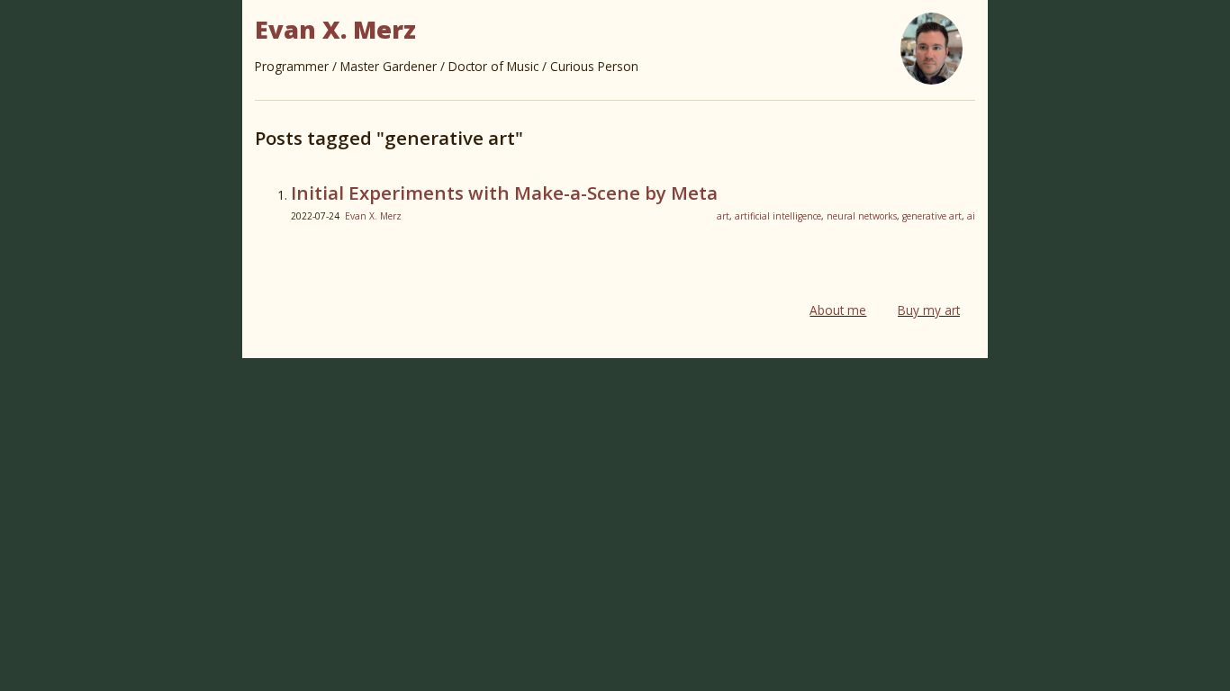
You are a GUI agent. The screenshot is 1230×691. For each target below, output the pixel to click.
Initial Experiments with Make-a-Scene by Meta (504, 192)
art (723, 216)
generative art (932, 216)
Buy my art (929, 310)
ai (971, 216)
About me (837, 310)
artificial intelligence (778, 216)
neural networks (862, 216)
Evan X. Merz (373, 216)
